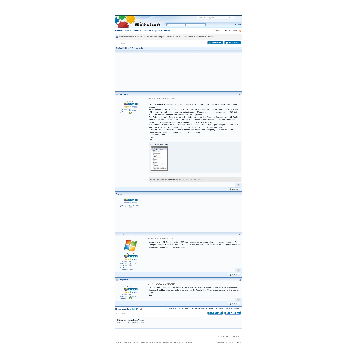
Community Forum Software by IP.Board (228, 342)
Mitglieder (227, 30)
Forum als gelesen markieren (183, 342)
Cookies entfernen (152, 342)
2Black (123, 234)
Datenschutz (136, 342)
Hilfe (237, 24)
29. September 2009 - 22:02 (165, 284)
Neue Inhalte (218, 30)
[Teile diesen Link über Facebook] (137, 309)
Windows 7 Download (175, 37)
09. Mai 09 (132, 111)
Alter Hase (130, 101)
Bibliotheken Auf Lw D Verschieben (178, 308)
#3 (240, 280)
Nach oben (235, 189)
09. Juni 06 (132, 263)
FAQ (185, 37)
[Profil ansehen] (129, 94)
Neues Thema (234, 43)
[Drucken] (141, 309)
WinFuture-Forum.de (123, 31)
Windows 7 (138, 31)
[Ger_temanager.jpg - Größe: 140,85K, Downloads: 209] (159, 159)
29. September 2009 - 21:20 (165, 238)
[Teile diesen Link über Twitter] (133, 309)
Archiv (143, 342)
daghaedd (124, 94)
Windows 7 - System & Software (157, 31)
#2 (240, 235)
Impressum (127, 342)
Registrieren (226, 24)
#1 (240, 95)
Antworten (216, 43)
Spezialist (130, 254)
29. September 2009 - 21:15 (165, 98)
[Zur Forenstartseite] (141, 23)
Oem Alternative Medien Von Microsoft (227, 308)
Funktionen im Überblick (205, 37)
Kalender (235, 30)
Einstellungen (168, 342)
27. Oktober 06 (134, 205)
